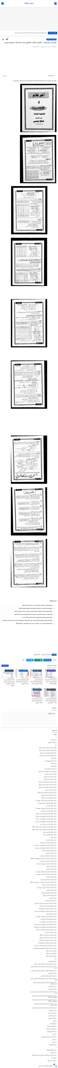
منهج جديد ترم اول (51, 1060)
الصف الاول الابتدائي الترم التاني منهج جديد (46, 800)
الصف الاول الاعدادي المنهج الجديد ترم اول (46, 819)
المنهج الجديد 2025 (51, 1026)
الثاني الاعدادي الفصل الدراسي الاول (47, 784)
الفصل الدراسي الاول (51, 953)
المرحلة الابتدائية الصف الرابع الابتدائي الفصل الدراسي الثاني (43, 967)
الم (55, 958)
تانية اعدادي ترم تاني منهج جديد (48, 1036)
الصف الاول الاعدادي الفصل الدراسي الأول (46, 813)
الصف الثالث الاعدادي (51, 853)
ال (55, 745)
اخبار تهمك (53, 739)
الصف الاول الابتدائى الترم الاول (48, 797)
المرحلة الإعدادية (52, 986)
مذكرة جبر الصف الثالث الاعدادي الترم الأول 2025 (44, 1055)
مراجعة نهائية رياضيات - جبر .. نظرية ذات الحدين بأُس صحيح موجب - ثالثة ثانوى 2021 (34, 623)
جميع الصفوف (52, 1044)
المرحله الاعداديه (52, 1018)
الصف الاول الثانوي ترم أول (49, 832)
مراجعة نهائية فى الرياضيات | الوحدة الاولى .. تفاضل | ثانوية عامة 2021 (37, 605)
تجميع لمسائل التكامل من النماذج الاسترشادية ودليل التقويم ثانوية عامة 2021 (35, 608)
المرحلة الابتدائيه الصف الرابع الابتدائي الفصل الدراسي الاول (43, 979)
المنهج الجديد (53, 1023)
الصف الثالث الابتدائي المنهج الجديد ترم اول (45, 848)
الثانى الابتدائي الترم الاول (50, 776)
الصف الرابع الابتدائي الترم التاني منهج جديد (45, 916)
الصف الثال (53, 837)
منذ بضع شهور (52, 678)
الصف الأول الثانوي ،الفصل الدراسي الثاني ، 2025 (44, 829)
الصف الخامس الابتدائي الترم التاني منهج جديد (45, 903)
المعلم (54, 1021)
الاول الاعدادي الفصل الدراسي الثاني (47, 750)
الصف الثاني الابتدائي (51, 869)
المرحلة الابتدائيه (52, 973)
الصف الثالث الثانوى (51, 39)
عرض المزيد (5, 665)
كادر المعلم (53, 1052)
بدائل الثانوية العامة (51, 1031)
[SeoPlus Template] (56, 1066)
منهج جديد (53, 1058)
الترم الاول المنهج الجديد (50, 760)
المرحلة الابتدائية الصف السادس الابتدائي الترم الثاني (43, 970)
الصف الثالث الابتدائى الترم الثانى (48, 842)
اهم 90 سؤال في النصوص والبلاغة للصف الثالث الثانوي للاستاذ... (36, 681)
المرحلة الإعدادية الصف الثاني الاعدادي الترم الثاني (44, 1007)
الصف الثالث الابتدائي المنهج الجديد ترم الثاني (45, 845)
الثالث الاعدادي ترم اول (50, 774)
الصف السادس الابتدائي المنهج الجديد (47, 942)
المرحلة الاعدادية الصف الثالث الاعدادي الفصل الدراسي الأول (45, 1004)
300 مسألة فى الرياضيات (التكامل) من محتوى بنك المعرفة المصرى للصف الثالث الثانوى (33, 614)
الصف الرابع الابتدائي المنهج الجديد (48, 921)
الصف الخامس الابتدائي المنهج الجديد (47, 908)
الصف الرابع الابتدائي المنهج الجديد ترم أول (46, 929)
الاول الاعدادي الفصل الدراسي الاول (47, 747)
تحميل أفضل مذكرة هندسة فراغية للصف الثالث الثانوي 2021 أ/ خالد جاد (37, 617)
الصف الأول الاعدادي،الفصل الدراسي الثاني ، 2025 (44, 826)
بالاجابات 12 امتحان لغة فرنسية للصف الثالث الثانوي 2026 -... (50, 681)
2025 (55, 734)
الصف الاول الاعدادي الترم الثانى (48, 811)
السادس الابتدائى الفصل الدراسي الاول (47, 792)
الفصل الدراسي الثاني (51, 956)
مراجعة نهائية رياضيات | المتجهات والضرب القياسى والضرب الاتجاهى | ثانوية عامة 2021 (33, 611)
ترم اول (54, 1039)
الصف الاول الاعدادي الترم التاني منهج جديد (45, 808)
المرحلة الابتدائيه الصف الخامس (48, 976)
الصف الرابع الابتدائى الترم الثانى (48, 919)
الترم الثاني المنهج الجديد (50, 768)
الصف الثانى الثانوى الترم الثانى (48, 892)
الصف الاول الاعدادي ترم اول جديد (48, 824)
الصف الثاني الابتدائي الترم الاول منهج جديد (46, 871)
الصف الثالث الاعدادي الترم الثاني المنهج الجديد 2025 (43, 858)
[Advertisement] (29, 19)
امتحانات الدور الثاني (51, 1028)
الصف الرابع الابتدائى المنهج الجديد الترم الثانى (45, 927)
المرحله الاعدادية (52, 1015)
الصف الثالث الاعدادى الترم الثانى (48, 855)
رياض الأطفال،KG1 (51, 1050)
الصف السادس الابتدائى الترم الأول (47, 935)
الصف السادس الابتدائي (50, 932)
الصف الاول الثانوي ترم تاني (49, 834)
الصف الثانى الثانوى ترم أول (49, 895)
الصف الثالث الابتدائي (51, 840)
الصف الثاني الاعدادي (51, 877)
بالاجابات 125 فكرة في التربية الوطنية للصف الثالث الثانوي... (37, 700)
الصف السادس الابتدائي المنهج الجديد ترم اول (45, 945)
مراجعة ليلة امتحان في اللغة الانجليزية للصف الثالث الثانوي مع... (50, 700)
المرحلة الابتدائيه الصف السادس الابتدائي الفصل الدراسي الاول (45, 983)
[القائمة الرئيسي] (55, 3)
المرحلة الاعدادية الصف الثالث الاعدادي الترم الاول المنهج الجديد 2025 (44, 996)
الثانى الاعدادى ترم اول (50, 790)
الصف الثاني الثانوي (51, 890)
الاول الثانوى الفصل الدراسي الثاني (47, 755)
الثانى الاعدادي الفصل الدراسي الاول (47, 782)
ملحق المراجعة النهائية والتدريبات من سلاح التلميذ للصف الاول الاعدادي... (28, 33)
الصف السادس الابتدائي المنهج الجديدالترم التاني (44, 948)
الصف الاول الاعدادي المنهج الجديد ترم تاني (45, 821)
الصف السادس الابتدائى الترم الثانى (47, 940)
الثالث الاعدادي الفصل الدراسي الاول (47, 771)
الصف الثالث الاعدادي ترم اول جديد (47, 861)
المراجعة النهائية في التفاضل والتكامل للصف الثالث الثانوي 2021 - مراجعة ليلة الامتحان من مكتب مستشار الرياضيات (27, 620)
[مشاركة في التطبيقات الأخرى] (24, 660)
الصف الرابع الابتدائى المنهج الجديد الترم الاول (45, 924)
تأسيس (54, 1034)
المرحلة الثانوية (37, 654)
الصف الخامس (52, 898)
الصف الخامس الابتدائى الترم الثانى (47, 906)
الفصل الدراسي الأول (51, 950)
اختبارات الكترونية (52, 742)
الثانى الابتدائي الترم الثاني (50, 779)
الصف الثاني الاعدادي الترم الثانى (48, 879)
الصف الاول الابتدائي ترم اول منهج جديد (46, 803)
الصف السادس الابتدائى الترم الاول (47, 937)
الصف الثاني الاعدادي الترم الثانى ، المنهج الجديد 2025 (43, 882)
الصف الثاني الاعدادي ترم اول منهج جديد (46, 887)
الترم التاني (53, 763)
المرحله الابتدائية (52, 1013)
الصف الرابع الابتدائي (51, 913)
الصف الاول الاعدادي (51, 805)
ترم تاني (54, 1042)
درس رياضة (29, 3)
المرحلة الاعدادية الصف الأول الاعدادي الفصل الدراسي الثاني (43, 992)
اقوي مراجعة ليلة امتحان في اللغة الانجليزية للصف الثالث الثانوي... (22, 681)
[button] (47, 660)
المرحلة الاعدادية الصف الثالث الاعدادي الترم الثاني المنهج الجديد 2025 (44, 1000)
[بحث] (2, 3)
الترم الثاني (53, 766)
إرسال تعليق (52, 713)
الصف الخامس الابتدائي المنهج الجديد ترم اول (45, 911)
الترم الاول (53, 758)
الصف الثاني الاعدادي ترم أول (49, 884)
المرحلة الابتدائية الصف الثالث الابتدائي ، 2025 (45, 964)
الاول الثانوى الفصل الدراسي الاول (48, 753)
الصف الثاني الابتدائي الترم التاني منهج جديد (45, 874)
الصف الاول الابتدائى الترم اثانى (48, 795)
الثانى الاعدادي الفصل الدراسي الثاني (47, 787)
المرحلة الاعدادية (52, 989)
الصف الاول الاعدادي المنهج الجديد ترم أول (46, 816)
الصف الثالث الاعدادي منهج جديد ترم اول (46, 863)
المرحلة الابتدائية (52, 961)
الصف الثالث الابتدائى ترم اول (49, 850)
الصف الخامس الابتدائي (50, 900)
